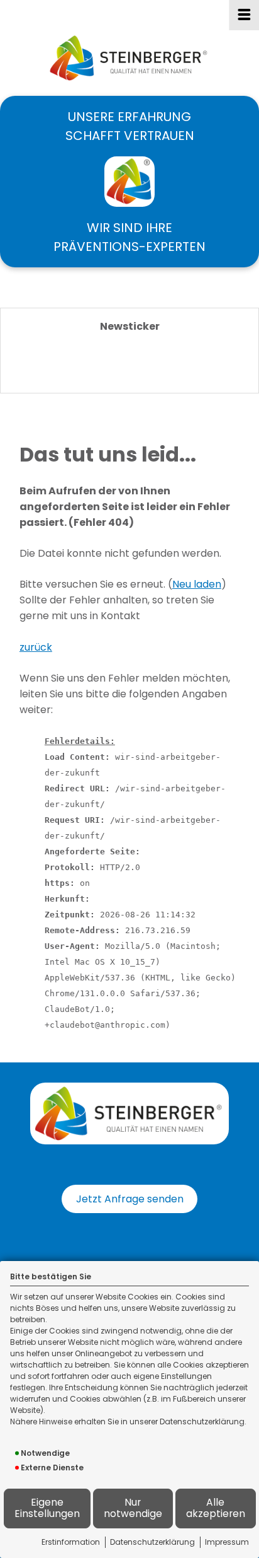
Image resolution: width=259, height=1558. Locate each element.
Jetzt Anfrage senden (130, 1199)
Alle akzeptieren (215, 1508)
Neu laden (196, 584)
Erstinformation (70, 1542)
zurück (35, 647)
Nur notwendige (133, 1508)
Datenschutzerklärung (152, 1542)
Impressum (227, 1542)
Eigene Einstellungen (47, 1508)
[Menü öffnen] (244, 15)
